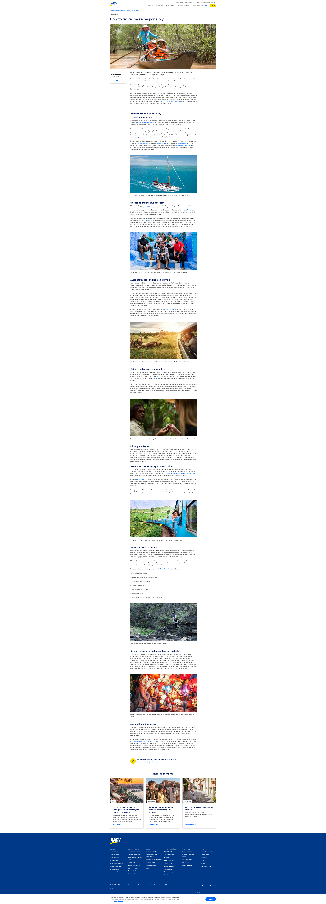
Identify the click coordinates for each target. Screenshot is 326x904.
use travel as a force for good (170, 101)
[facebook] (202, 885)
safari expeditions (170, 309)
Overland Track (143, 143)
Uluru (155, 378)
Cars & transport (160, 5)
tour (148, 206)
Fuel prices (196, 2)
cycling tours (180, 473)
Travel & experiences (177, 5)
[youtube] (214, 885)
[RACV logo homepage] (114, 4)
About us (203, 849)
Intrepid (147, 220)
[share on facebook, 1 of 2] (113, 80)
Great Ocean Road (184, 143)
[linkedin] (210, 885)
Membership (188, 5)
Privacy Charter (118, 901)
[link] (115, 841)
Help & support (205, 2)
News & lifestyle (198, 5)
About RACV (179, 2)
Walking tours (171, 473)
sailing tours (191, 473)
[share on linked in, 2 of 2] (117, 80)
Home (167, 5)
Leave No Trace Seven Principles (164, 569)
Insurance (150, 5)
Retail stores (188, 2)
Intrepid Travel (186, 210)
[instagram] (206, 885)
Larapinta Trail (161, 143)
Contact (213, 2)
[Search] (206, 5)
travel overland (141, 479)
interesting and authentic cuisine (141, 741)
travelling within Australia (145, 123)
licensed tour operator (182, 145)
